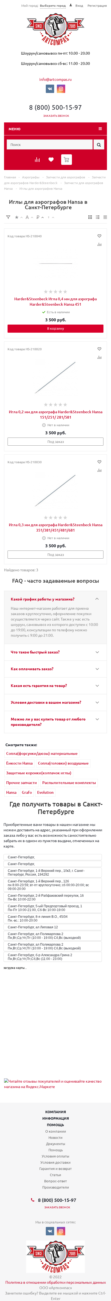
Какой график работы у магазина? (42, 598)
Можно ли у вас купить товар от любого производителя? (48, 721)
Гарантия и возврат (55, 1168)
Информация (55, 1118)
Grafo (27, 792)
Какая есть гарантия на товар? (39, 685)
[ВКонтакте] (50, 89)
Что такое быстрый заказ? (35, 651)
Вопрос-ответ (55, 1181)
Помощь (55, 1124)
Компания (55, 1111)
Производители (55, 1187)
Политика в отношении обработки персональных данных (55, 1282)
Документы (55, 1143)
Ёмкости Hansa (19, 763)
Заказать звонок (56, 116)
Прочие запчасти (21, 782)
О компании (55, 1131)
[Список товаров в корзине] (67, 164)
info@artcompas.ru (55, 79)
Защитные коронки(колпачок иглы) (38, 772)
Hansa (11, 792)
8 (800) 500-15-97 (55, 107)
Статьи (55, 1174)
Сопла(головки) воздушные (63, 763)
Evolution (45, 792)
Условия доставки (55, 1162)
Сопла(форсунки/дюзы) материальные (42, 753)
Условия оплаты (55, 1156)
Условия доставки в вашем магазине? (46, 702)
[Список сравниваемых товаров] (38, 161)
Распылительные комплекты (69, 782)
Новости (55, 1137)
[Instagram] (61, 89)
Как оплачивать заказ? (32, 668)
